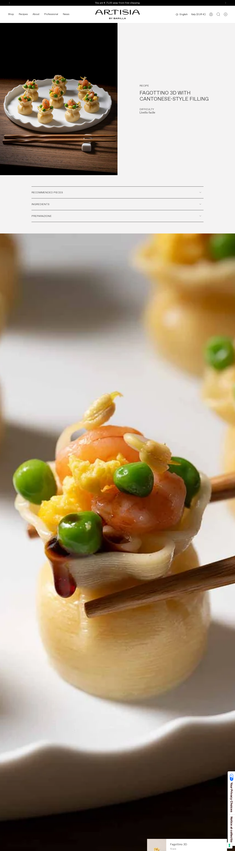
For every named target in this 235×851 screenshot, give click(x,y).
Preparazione (41, 216)
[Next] (225, 2)
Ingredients (40, 204)
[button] (11, 14)
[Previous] (9, 2)
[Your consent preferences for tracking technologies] (229, 845)
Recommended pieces (47, 192)
